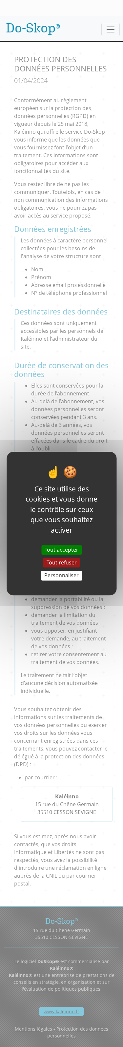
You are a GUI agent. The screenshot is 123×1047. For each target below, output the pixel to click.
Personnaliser (61, 575)
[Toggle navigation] (110, 29)
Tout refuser (62, 562)
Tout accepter (61, 549)
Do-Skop (33, 27)
